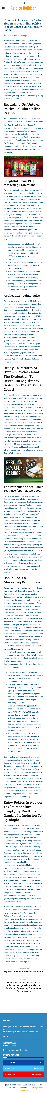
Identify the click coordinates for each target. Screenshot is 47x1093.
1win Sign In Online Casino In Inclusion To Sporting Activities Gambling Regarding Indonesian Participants (23, 986)
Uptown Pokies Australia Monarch (23, 971)
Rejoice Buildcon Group (23, 11)
